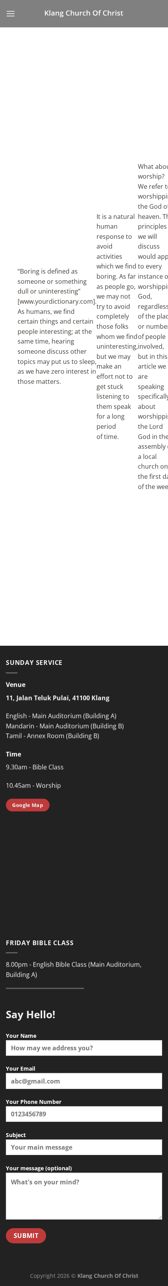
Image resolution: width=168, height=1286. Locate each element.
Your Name (21, 1035)
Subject (16, 1135)
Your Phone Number (33, 1101)
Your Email (20, 1068)
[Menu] (10, 13)
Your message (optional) (39, 1168)
